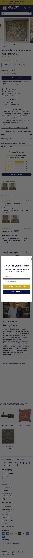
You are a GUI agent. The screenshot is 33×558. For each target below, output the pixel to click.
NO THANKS (16, 292)
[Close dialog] (29, 259)
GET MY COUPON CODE (17, 287)
